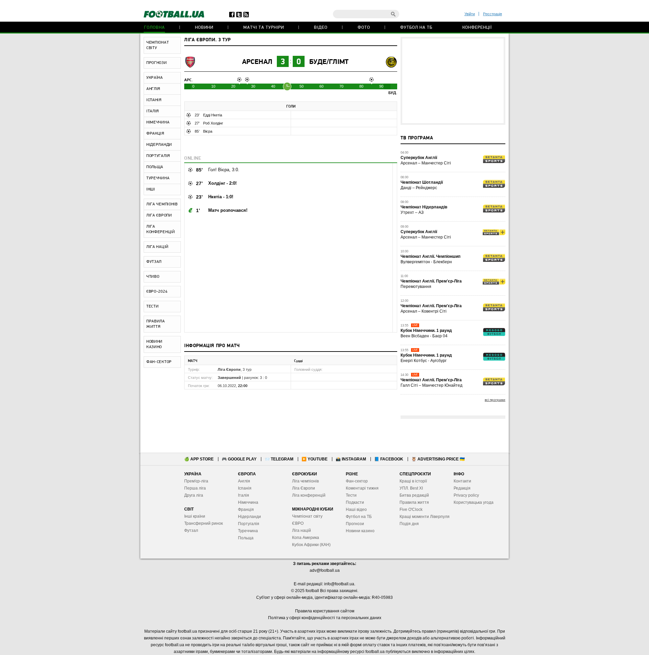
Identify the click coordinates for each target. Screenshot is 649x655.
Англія (244, 481)
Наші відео (356, 509)
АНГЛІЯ (153, 89)
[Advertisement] (453, 81)
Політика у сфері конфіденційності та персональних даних (324, 617)
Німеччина (248, 502)
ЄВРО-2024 (156, 292)
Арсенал (257, 62)
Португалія (248, 523)
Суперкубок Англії (419, 157)
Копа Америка (305, 537)
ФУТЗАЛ (154, 262)
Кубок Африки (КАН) (311, 544)
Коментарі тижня (362, 488)
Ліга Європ (302, 488)
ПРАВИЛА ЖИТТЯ (155, 324)
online (192, 158)
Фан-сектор (357, 481)
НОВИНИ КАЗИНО (154, 344)
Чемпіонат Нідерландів (424, 207)
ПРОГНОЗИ (156, 63)
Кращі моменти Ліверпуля (425, 516)
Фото (364, 27)
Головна (154, 27)
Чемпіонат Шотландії (422, 182)
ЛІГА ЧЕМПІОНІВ (162, 204)
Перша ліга (195, 488)
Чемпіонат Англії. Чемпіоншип (430, 256)
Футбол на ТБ (416, 27)
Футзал (191, 530)
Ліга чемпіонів (305, 481)
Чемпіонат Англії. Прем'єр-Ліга (431, 281)
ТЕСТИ (152, 306)
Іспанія (244, 488)
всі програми (495, 400)
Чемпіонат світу (307, 516)
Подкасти (355, 502)
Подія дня (409, 523)
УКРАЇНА (154, 78)
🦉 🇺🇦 (438, 459)
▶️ (315, 459)
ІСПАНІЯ (154, 100)
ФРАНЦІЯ (155, 134)
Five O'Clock (411, 509)
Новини (204, 27)
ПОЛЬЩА (154, 167)
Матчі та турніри (263, 27)
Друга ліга (193, 495)
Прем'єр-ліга (196, 481)
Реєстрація (492, 14)
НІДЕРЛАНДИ (159, 145)
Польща (246, 538)
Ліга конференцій (309, 495)
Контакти (462, 481)
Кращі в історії (413, 481)
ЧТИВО (153, 277)
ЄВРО (298, 523)
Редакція (462, 488)
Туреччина (248, 530)
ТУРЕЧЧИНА (157, 178)
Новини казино (360, 530)
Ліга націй (301, 530)
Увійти (469, 14)
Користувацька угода (474, 502)
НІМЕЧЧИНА (157, 122)
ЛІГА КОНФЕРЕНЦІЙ (160, 229)
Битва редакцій (414, 495)
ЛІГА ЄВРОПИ (159, 215)
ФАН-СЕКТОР (159, 362)
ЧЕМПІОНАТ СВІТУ (157, 45)
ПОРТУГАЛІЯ (158, 156)
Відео (321, 27)
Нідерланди (249, 516)
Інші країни (194, 516)
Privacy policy (466, 495)
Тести (351, 495)
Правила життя (414, 502)
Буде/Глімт (328, 62)
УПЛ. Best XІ (411, 488)
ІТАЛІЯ (152, 111)
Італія (243, 495)
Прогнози (355, 523)
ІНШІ (150, 189)
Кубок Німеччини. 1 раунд (426, 330)
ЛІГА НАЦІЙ (157, 247)
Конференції (477, 27)
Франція (246, 509)
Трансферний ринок (203, 523)
